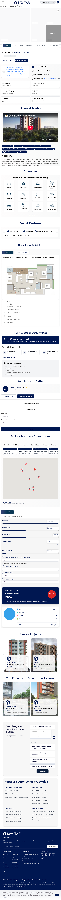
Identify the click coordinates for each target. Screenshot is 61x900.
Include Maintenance (11, 566)
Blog (4, 857)
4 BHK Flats (8, 252)
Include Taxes (9, 572)
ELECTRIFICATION (15, 231)
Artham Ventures (10, 56)
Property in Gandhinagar (10, 6)
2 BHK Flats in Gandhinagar (13, 811)
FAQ (4, 872)
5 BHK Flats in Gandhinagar (13, 821)
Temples (53, 445)
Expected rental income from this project (17, 557)
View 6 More (42, 771)
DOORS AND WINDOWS (45, 231)
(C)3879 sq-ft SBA (48, 257)
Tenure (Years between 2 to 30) (10, 420)
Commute (26, 445)
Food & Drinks (36, 445)
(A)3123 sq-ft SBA (35, 257)
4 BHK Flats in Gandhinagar (13, 818)
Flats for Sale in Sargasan (40, 800)
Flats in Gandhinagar (11, 790)
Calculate (30, 429)
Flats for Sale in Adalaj (39, 790)
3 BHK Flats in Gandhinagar (13, 814)
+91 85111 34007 (28, 861)
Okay (57, 895)
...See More (5, 897)
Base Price (4, 413)
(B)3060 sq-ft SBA (22, 257)
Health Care (17, 445)
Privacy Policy (7, 867)
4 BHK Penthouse (22, 252)
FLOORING (29, 231)
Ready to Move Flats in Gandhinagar (43, 814)
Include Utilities (9, 579)
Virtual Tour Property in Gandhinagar (43, 811)
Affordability (7, 512)
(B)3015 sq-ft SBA (8, 257)
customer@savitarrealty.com (31, 863)
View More (32, 215)
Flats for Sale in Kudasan (39, 794)
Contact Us (15, 854)
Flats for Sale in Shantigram (40, 804)
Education (7, 445)
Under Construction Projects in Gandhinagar (41, 819)
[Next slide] (58, 655)
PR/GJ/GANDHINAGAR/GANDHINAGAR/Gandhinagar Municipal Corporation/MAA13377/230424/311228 (50, 79)
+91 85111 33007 (28, 858)
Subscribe (52, 847)
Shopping (46, 445)
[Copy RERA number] (59, 79)
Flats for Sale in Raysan (39, 797)
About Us (5, 854)
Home (1, 6)
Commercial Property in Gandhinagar (16, 797)
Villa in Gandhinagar (11, 794)
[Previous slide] (3, 655)
